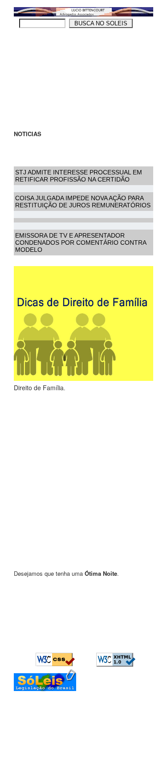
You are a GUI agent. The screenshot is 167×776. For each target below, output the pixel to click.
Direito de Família (39, 387)
